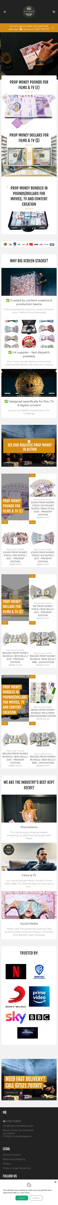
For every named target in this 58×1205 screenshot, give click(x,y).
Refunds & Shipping (14, 1159)
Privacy (7, 1163)
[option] (29, 244)
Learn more (25, 1192)
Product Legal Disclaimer (17, 1168)
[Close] (55, 1182)
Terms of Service (12, 1154)
